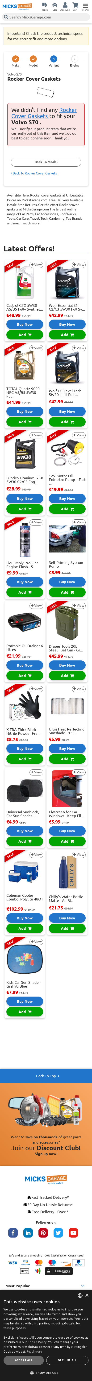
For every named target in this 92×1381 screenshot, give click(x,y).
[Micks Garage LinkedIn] (30, 1235)
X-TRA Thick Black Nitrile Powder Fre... (23, 731)
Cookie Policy (37, 1342)
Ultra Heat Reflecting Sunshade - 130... (66, 731)
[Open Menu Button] (85, 5)
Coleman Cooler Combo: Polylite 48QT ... (24, 899)
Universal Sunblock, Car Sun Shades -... (22, 814)
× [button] (86, 1295)
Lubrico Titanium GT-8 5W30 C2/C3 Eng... (24, 480)
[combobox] (80, 1295)
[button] (46, 1373)
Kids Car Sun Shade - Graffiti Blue (23, 984)
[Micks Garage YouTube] (76, 1235)
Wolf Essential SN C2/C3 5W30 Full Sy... (67, 307)
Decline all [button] (67, 1360)
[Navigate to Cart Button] (75, 5)
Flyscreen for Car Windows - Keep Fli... (66, 814)
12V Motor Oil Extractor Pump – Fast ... (67, 480)
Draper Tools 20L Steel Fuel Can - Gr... (66, 648)
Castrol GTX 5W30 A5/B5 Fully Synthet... (24, 307)
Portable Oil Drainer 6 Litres (24, 648)
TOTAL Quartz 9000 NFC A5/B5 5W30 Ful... (23, 392)
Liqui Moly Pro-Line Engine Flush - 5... (22, 565)
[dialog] (46, 1335)
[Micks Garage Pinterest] (46, 1235)
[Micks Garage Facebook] (15, 1235)
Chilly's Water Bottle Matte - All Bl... (66, 899)
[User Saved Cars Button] (55, 5)
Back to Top (46, 1076)
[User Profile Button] (65, 5)
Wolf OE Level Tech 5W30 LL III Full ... (65, 393)
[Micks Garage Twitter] (61, 1235)
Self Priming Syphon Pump (66, 564)
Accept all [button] (24, 1360)
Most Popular (17, 1286)
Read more (34, 1352)
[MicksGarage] (17, 7)
